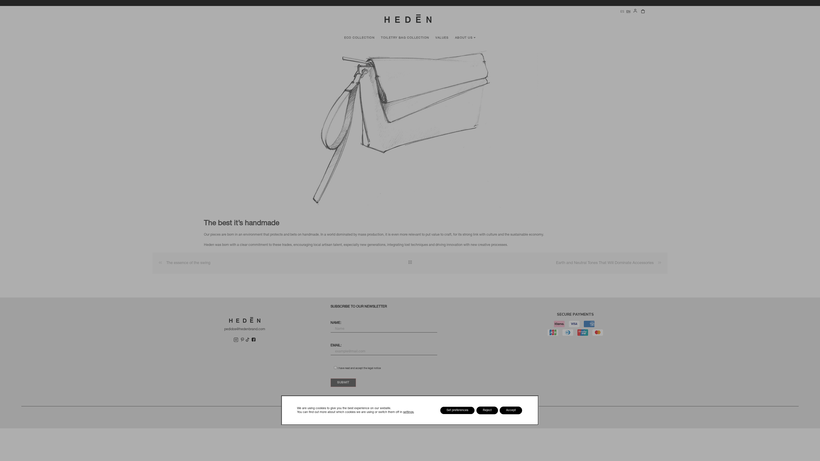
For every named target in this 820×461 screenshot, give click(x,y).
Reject (487, 410)
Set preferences (457, 410)
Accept (511, 410)
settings (408, 412)
